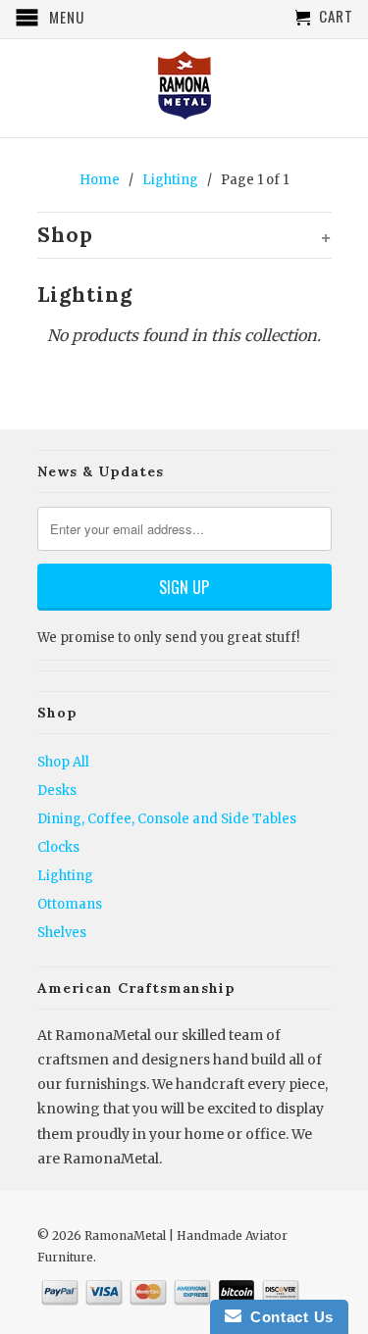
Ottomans (69, 904)
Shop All (63, 762)
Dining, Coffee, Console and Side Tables (166, 819)
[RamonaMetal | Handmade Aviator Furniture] (184, 87)
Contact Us (287, 1317)
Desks (57, 790)
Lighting (65, 875)
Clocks (58, 847)
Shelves (61, 932)
